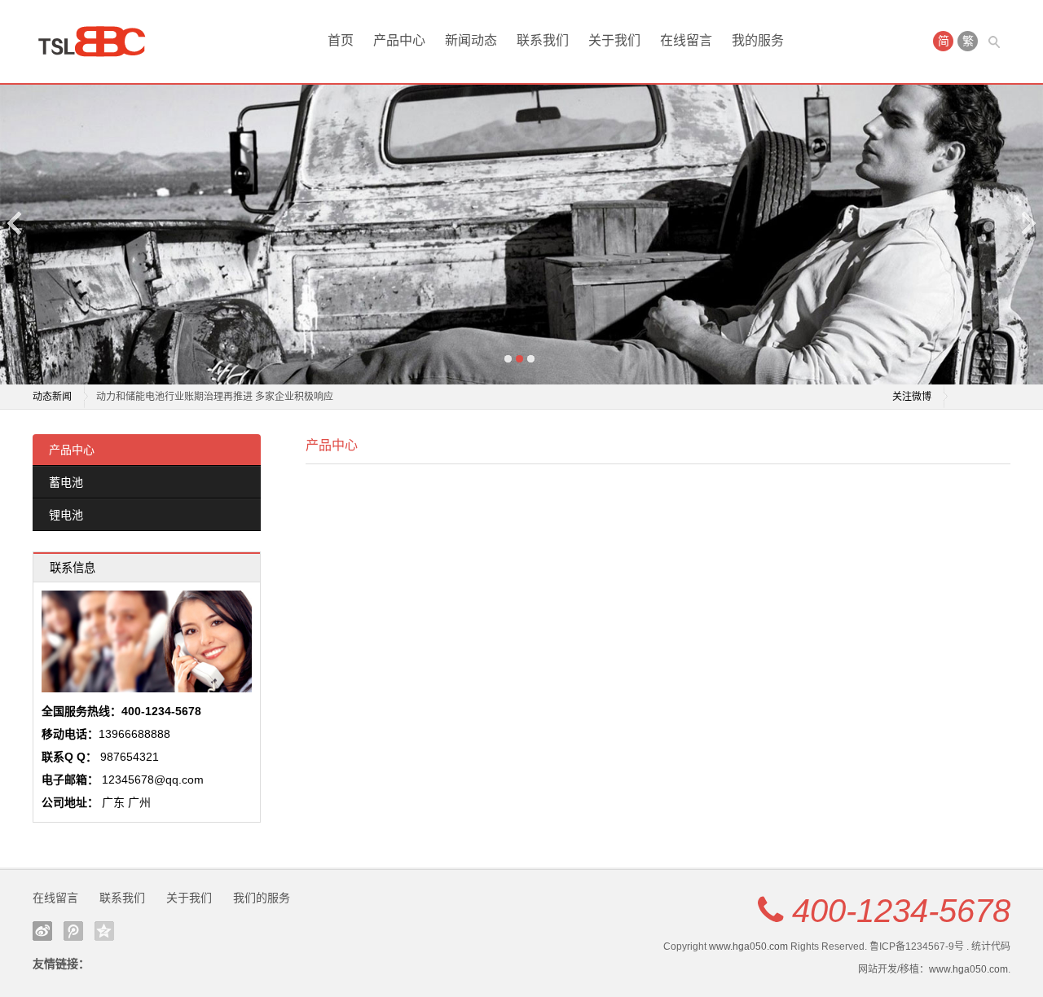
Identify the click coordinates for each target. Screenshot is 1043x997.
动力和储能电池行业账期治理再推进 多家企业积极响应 (214, 396)
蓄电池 (66, 482)
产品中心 (399, 40)
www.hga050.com (748, 946)
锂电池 (66, 514)
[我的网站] (98, 41)
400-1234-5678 (901, 911)
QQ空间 (104, 931)
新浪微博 (42, 931)
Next (1027, 223)
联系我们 (543, 40)
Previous (15, 223)
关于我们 (614, 40)
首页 (341, 40)
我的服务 (758, 40)
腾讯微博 (73, 931)
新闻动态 (471, 40)
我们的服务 (261, 897)
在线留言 (686, 40)
